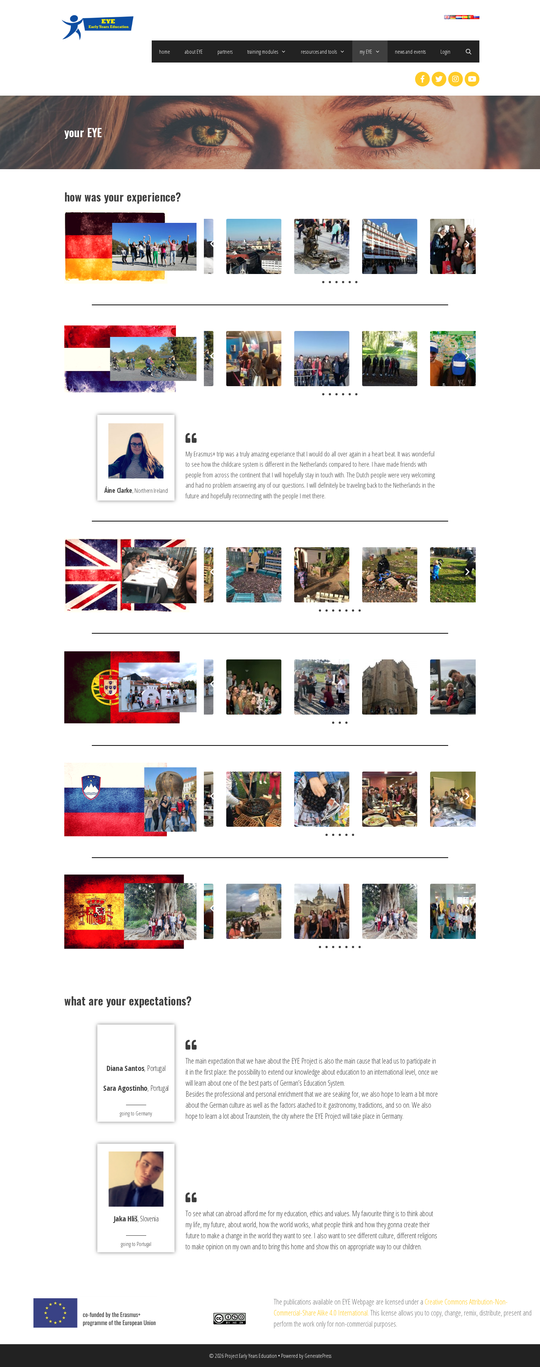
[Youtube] (472, 79)
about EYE (194, 51)
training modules (262, 51)
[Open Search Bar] (468, 51)
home (164, 51)
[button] (323, 282)
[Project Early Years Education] (97, 27)
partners (225, 51)
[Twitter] (439, 79)
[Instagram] (455, 79)
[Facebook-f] (422, 79)
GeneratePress (318, 1355)
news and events (410, 51)
